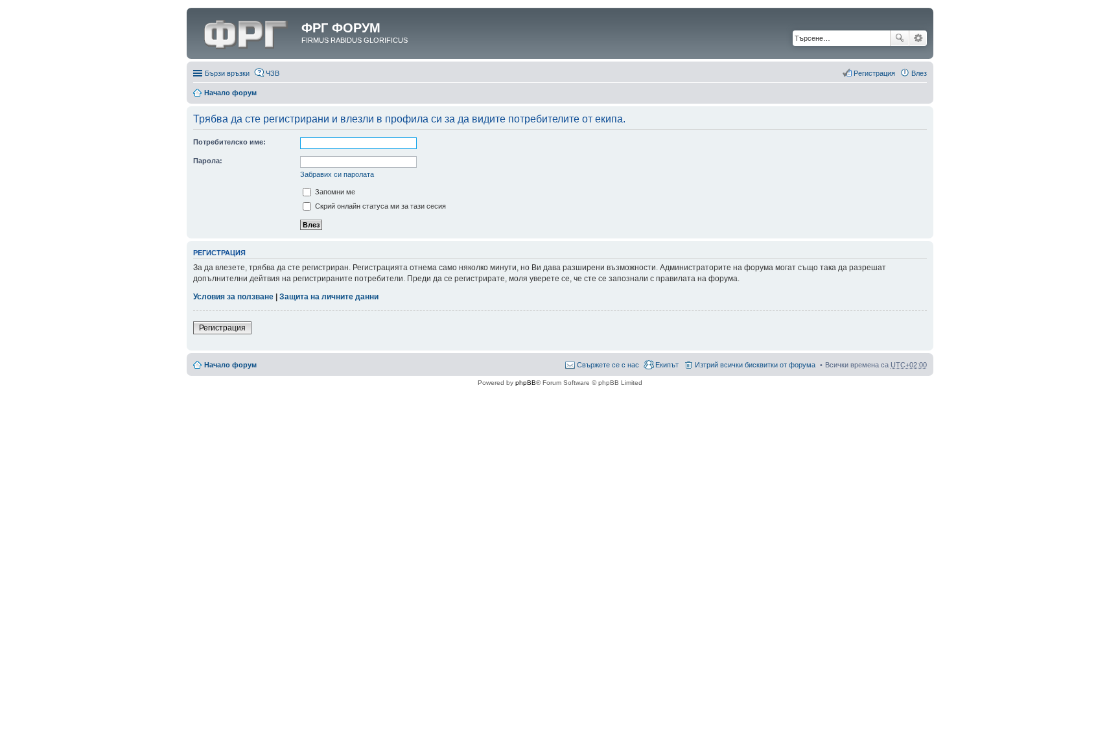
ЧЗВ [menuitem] (272, 73)
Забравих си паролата (337, 174)
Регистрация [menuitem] (874, 73)
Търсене (899, 38)
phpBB (525, 382)
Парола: (207, 161)
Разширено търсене (918, 38)
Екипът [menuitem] (667, 365)
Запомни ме (334, 192)
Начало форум (230, 93)
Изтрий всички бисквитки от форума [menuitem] (755, 365)
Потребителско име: (229, 142)
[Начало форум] (245, 31)
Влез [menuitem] (919, 73)
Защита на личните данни (329, 296)
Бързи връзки (227, 73)
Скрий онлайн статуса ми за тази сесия (379, 206)
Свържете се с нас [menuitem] (608, 365)
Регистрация (222, 327)
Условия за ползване (233, 296)
